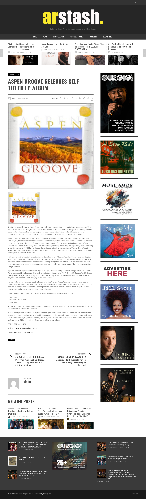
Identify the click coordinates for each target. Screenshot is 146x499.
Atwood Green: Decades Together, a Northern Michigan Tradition (21, 411)
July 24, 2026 (55, 417)
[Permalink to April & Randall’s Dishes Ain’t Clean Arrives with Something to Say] (101, 446)
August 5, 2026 (24, 417)
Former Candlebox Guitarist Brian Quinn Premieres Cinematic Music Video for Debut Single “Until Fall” (79, 412)
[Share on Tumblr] (76, 98)
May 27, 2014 (26, 50)
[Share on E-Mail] (92, 100)
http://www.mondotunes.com (26, 328)
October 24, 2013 (23, 98)
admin (46, 52)
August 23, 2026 (28, 450)
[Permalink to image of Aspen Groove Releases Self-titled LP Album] (51, 146)
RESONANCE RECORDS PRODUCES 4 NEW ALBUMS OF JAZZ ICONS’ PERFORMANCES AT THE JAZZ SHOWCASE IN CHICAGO (33, 444)
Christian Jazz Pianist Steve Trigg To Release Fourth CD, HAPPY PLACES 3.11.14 (56, 47)
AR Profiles (14, 417)
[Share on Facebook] (60, 98)
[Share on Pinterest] (72, 98)
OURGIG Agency (45, 417)
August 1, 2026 (104, 481)
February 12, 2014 (54, 52)
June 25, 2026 (79, 419)
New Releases (14, 74)
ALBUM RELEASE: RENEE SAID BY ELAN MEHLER (32, 458)
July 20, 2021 (86, 52)
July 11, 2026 (120, 57)
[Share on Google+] (68, 98)
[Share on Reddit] (88, 98)
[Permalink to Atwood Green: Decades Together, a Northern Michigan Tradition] (21, 424)
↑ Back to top (134, 494)
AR (97, 481)
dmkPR (113, 57)
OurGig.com (47, 494)
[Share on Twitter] (64, 98)
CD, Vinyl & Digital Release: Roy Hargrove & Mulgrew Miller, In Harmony (88, 47)
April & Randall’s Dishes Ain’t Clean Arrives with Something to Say (120, 443)
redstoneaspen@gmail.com (24, 332)
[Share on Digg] (92, 98)
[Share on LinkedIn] (80, 98)
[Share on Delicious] (84, 98)
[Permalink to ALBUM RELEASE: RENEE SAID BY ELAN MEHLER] (12, 461)
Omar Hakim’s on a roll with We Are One (21, 45)
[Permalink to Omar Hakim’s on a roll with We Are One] (23, 58)
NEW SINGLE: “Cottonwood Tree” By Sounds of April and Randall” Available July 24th (50, 411)
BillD (79, 52)
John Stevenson (16, 50)
